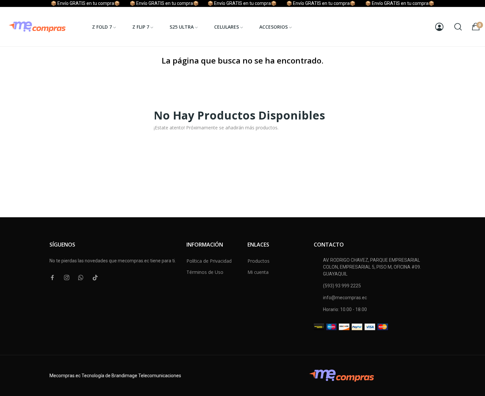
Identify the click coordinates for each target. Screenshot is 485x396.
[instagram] (67, 278)
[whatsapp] (81, 278)
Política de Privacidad (209, 261)
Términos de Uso (204, 272)
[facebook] (52, 278)
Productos (258, 261)
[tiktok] (95, 278)
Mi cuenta (258, 272)
